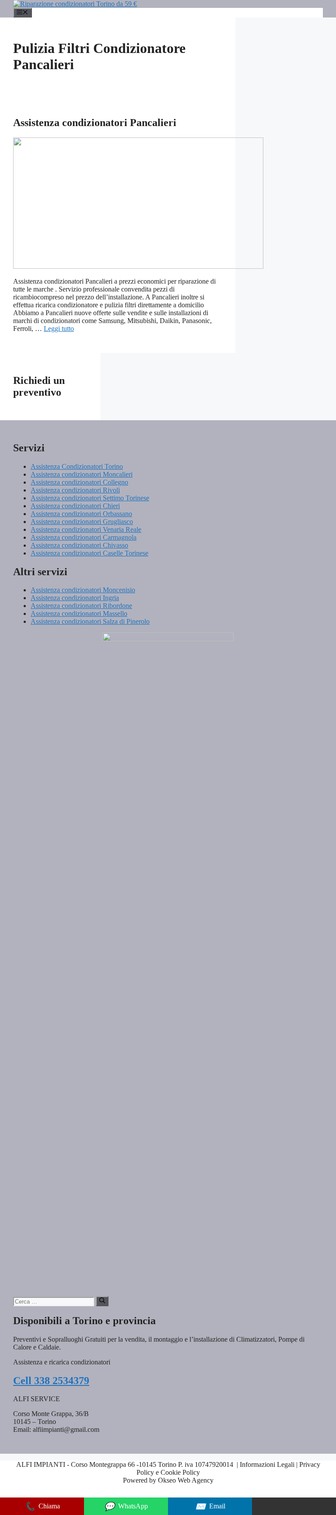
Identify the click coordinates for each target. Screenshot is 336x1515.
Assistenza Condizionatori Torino (77, 466)
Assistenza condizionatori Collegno (79, 482)
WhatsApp (126, 1506)
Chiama (42, 1506)
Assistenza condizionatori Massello (79, 613)
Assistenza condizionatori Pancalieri (94, 122)
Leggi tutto (59, 328)
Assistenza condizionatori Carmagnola (83, 537)
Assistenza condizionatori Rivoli (75, 490)
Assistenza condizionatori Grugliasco (82, 521)
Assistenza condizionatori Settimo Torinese (90, 498)
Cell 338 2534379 (51, 1380)
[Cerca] (102, 1301)
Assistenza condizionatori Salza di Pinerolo (90, 621)
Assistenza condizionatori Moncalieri (82, 474)
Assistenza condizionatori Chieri (75, 506)
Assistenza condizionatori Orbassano (81, 513)
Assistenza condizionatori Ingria (75, 597)
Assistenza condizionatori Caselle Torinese (89, 553)
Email (210, 1506)
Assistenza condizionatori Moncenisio (83, 590)
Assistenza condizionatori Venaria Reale (86, 529)
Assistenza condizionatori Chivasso (79, 545)
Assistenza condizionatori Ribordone (81, 605)
